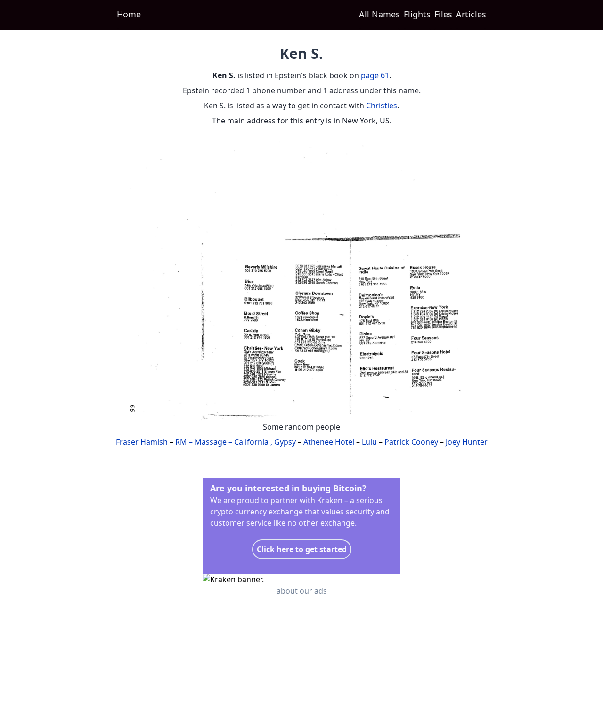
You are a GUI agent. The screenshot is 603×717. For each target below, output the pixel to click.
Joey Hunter (467, 442)
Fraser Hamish (142, 442)
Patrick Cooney (411, 442)
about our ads (302, 591)
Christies (381, 105)
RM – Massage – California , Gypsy (235, 442)
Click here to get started (302, 549)
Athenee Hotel (328, 442)
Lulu (369, 442)
